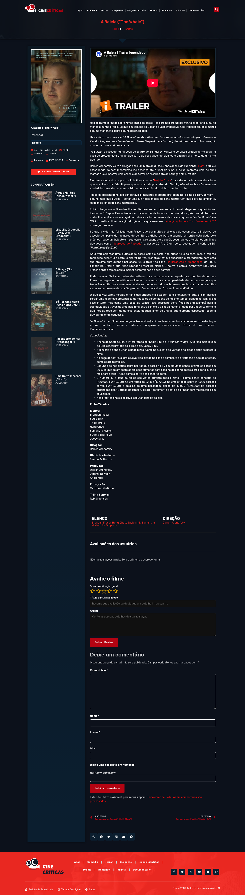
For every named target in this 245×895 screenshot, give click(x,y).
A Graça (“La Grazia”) (64, 271)
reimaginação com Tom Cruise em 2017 (190, 221)
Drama (154, 10)
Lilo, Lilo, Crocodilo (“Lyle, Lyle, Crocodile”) (68, 233)
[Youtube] (199, 872)
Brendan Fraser (101, 522)
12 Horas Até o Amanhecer (184, 262)
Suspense (117, 10)
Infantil (180, 10)
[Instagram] (191, 872)
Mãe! (201, 166)
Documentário (197, 10)
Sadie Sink (134, 522)
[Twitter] (182, 872)
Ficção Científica (136, 10)
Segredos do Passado (127, 243)
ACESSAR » (62, 199)
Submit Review (104, 642)
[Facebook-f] (174, 872)
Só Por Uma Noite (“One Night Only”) (68, 303)
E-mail (95, 732)
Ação (80, 10)
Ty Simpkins (109, 525)
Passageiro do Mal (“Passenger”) (68, 340)
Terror (104, 10)
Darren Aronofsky (174, 522)
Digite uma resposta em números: (112, 764)
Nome (94, 715)
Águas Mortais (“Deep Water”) (66, 194)
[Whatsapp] (216, 872)
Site (93, 748)
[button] (216, 9)
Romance (167, 10)
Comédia (92, 10)
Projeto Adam (162, 180)
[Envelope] (208, 872)
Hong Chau (119, 522)
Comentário (99, 670)
